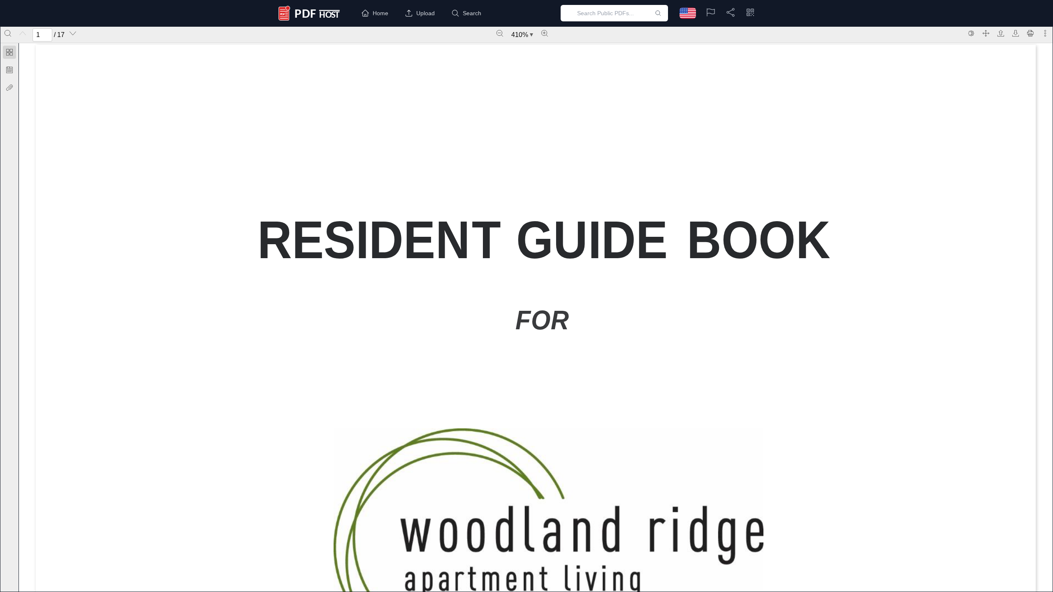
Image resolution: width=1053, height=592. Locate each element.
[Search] (7, 33)
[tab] (9, 53)
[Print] (1030, 33)
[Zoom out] (499, 33)
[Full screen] (986, 33)
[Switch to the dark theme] (971, 33)
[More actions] (1045, 33)
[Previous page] (22, 33)
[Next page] (72, 33)
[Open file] (1000, 33)
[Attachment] (9, 87)
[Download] (1015, 33)
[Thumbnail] (9, 52)
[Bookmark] (9, 69)
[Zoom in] (544, 33)
